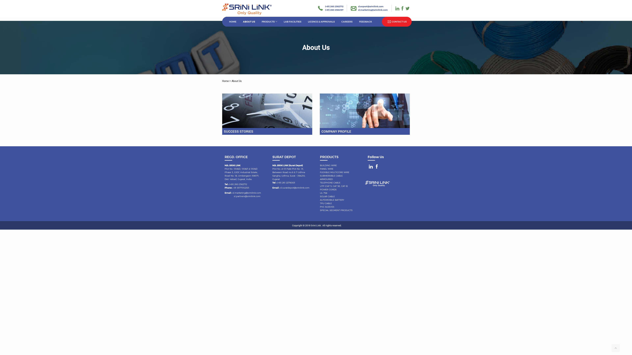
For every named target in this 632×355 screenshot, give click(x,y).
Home (225, 81)
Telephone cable (330, 182)
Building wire (328, 165)
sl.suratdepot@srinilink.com (294, 187)
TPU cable (326, 203)
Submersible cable (331, 175)
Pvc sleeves (327, 206)
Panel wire (326, 168)
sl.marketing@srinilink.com (373, 10)
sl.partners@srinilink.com (247, 196)
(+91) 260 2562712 (334, 6)
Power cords (328, 189)
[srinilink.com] (247, 14)
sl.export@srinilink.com (370, 6)
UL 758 (323, 193)
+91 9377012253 (241, 187)
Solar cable (327, 196)
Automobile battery (332, 200)
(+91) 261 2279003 (286, 182)
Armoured (326, 179)
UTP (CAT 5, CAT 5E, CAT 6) (334, 186)
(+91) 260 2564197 (334, 10)
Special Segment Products (336, 210)
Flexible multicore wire (334, 172)
